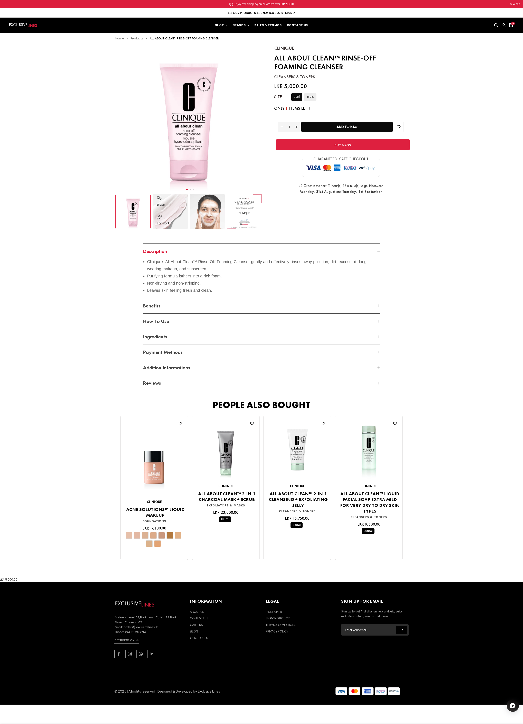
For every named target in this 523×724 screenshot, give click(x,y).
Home (119, 38)
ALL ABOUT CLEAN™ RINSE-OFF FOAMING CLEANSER (184, 38)
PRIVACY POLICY (277, 631)
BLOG (194, 631)
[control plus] (297, 127)
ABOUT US (197, 611)
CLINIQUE (284, 48)
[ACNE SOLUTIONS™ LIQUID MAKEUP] (154, 458)
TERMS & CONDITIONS (281, 625)
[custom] (118, 654)
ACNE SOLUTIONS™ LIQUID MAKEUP (155, 512)
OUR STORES (199, 638)
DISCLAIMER (274, 611)
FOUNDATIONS (154, 521)
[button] (187, 189)
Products (137, 38)
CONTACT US (199, 618)
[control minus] (281, 127)
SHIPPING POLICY (278, 618)
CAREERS (196, 625)
